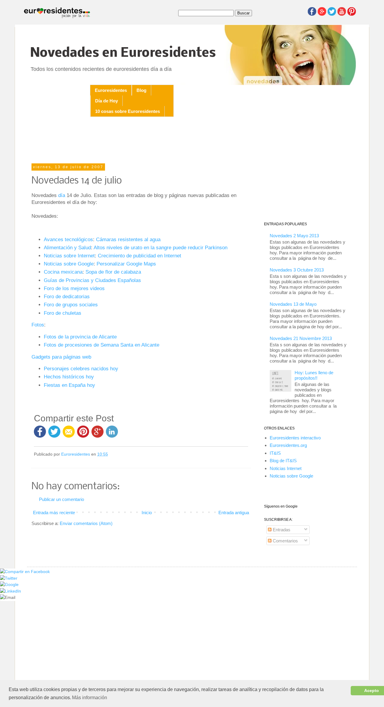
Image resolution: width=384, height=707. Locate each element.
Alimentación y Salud (67, 247)
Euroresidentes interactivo (295, 437)
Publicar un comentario (61, 499)
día (61, 195)
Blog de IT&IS (283, 460)
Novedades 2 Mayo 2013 (294, 235)
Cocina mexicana (63, 272)
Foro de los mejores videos (74, 288)
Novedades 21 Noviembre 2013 (301, 338)
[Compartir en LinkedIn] (112, 434)
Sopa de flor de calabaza (113, 272)
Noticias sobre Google (69, 263)
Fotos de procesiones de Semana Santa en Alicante (101, 344)
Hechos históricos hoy (69, 376)
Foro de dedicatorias (67, 296)
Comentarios (285, 540)
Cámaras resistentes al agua (128, 239)
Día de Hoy (106, 100)
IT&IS (275, 453)
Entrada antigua (233, 512)
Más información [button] (89, 697)
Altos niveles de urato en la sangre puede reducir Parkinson (160, 247)
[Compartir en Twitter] (54, 434)
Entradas (281, 529)
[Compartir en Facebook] (40, 434)
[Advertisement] (141, 140)
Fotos (38, 324)
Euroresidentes (111, 90)
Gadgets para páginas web (61, 357)
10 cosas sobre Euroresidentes (127, 111)
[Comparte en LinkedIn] (10, 591)
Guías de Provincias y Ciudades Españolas (92, 280)
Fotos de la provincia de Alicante (80, 336)
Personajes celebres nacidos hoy (81, 368)
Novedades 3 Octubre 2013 (297, 269)
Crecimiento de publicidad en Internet (139, 255)
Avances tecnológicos (68, 239)
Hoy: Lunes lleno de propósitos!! (314, 375)
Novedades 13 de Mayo (293, 304)
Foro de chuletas (62, 313)
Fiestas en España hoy (69, 385)
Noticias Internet (286, 468)
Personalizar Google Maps (126, 263)
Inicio (147, 512)
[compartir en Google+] (99, 434)
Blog (141, 90)
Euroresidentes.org (288, 445)
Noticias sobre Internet (69, 255)
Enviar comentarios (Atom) (86, 523)
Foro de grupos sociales (71, 304)
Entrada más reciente (54, 512)
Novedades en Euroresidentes (123, 53)
